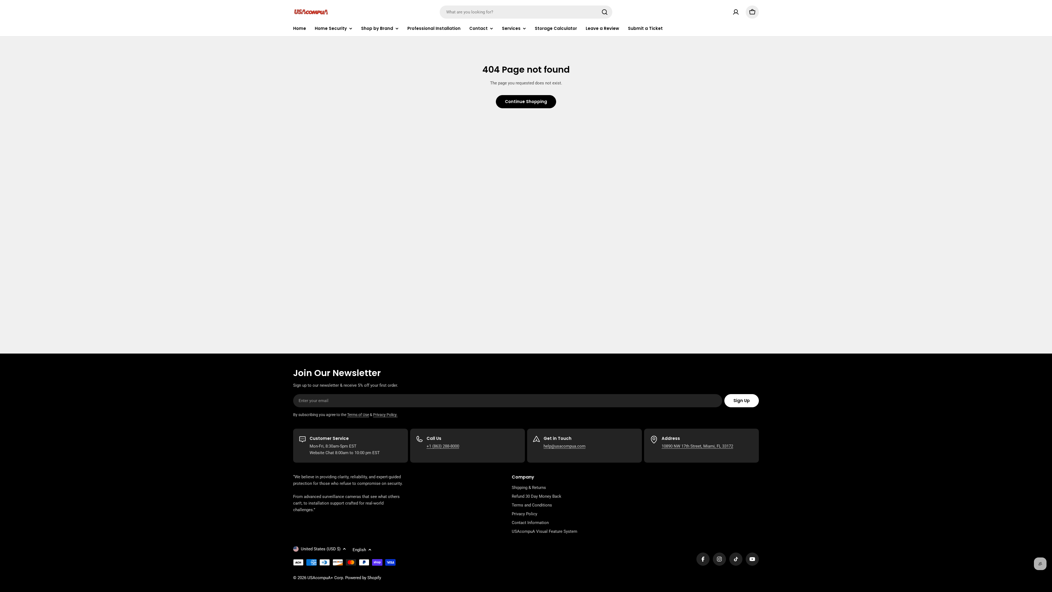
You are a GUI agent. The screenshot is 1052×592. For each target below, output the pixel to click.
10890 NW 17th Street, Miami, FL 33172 (697, 446)
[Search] (604, 12)
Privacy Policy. (385, 414)
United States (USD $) (321, 549)
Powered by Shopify (363, 577)
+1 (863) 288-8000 (443, 446)
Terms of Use (358, 414)
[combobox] (526, 12)
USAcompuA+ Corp (325, 577)
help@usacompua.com (564, 446)
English (359, 549)
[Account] (736, 12)
